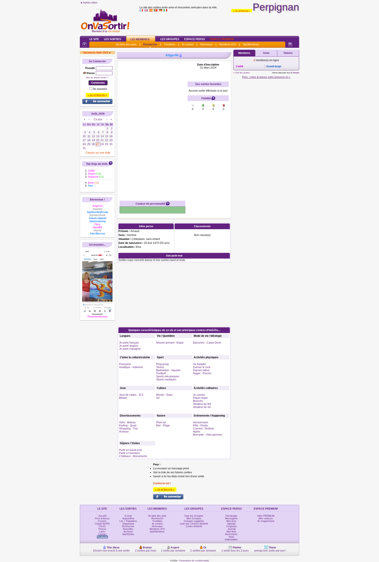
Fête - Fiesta (200, 425)
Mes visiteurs (266, 518)
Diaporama (128, 523)
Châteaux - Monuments (133, 456)
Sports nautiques (166, 379)
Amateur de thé (202, 404)
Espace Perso (194, 39)
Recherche (150, 44)
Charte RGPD (102, 523)
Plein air (161, 422)
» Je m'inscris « (241, 10)
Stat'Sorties (128, 534)
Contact (102, 534)
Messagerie (231, 518)
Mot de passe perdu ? (97, 77)
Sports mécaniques (167, 376)
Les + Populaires (128, 521)
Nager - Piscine (202, 373)
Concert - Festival (203, 428)
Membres (244, 53)
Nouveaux (206, 44)
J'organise (231, 526)
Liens (102, 531)
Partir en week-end (130, 450)
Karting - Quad (127, 425)
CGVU (102, 526)
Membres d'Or (227, 44)
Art (157, 397)
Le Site (94, 39)
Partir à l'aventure (129, 453)
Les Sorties (112, 39)
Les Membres (140, 39)
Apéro (196, 431)
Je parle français (129, 342)
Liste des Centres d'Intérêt (194, 523)
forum (296, 72)
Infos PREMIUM (265, 515)
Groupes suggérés (194, 521)
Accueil (102, 515)
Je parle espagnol (130, 348)
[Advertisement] (219, 23)
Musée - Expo (164, 394)
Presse (102, 529)
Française (125, 364)
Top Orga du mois (97, 163)
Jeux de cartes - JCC (131, 394)
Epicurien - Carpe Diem (207, 342)
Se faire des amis (126, 44)
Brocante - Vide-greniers (207, 434)
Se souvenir (100, 88)
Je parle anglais (128, 345)
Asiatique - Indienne (131, 367)
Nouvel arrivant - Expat (169, 342)
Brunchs (198, 400)
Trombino (169, 44)
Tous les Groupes (193, 515)
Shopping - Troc (128, 428)
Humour (124, 431)
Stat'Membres (251, 44)
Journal (231, 529)
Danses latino (201, 370)
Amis (266, 53)
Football (161, 373)
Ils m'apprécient (265, 521)
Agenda (231, 523)
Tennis (160, 367)
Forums (102, 521)
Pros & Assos (102, 518)
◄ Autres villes (88, 2)
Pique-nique (200, 397)
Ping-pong (162, 364)
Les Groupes (169, 39)
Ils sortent (187, 44)
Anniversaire (200, 422)
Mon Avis (231, 531)
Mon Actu (231, 521)
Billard (123, 397)
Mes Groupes (193, 518)
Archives (128, 531)
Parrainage (231, 515)
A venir (128, 515)
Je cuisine (199, 394)
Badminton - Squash (168, 370)
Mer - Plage (163, 425)
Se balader (199, 364)
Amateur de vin (202, 407)
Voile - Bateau (127, 422)
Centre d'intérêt (194, 526)
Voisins (288, 53)
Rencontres (231, 534)
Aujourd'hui (128, 518)
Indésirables (231, 539)
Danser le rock (201, 367)
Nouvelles (128, 529)
